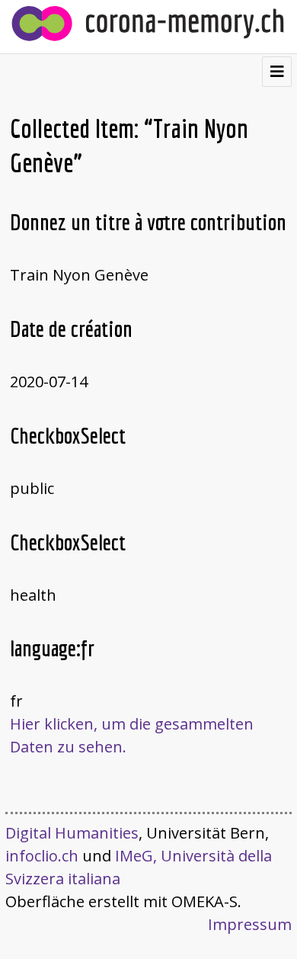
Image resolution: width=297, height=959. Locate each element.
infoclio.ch (41, 855)
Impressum (250, 924)
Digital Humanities (72, 833)
